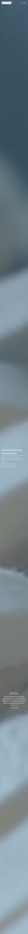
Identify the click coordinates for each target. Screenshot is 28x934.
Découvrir (7, 465)
